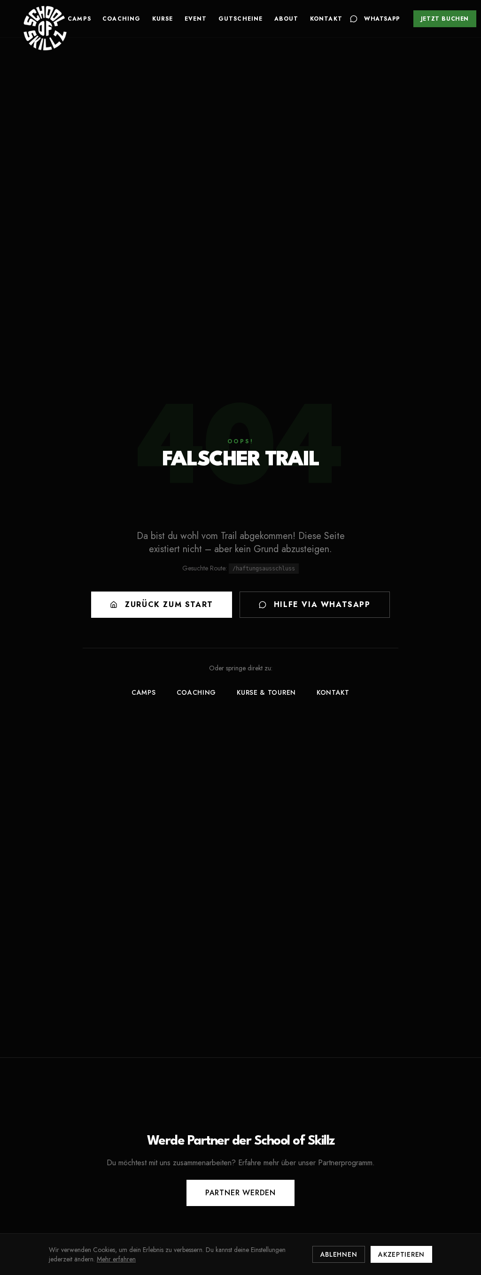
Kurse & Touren (266, 692)
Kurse (162, 19)
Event (196, 19)
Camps (79, 19)
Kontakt (326, 19)
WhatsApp (382, 19)
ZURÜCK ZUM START (169, 604)
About (286, 19)
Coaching (121, 19)
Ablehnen (338, 1254)
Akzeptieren (401, 1254)
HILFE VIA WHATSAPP (322, 604)
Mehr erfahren (116, 1259)
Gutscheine (240, 19)
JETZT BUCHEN (445, 19)
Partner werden (240, 1192)
